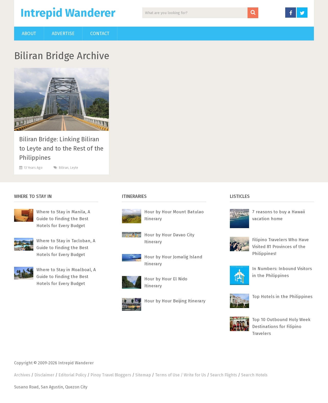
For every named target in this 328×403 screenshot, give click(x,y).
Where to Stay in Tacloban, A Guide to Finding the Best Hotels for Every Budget (65, 247)
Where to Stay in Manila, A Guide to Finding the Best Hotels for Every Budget (63, 218)
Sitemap (143, 375)
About (29, 33)
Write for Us (195, 375)
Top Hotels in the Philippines (282, 296)
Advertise (63, 33)
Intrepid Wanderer (67, 13)
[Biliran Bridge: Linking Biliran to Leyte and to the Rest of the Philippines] (61, 99)
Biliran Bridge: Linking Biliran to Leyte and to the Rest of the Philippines (61, 148)
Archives (22, 375)
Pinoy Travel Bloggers (110, 375)
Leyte (74, 167)
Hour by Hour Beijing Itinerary (174, 301)
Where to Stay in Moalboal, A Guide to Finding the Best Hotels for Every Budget (66, 276)
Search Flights (223, 375)
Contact (99, 33)
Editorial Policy (72, 375)
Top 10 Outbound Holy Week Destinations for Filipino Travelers (281, 326)
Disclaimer (44, 375)
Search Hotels (254, 375)
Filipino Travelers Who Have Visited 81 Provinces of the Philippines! (280, 246)
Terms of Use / (169, 375)
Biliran (63, 167)
